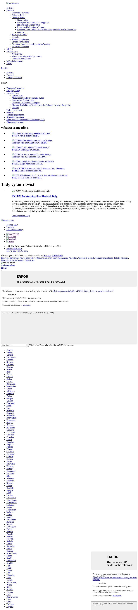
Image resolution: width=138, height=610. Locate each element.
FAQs (9, 63)
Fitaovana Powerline (20, 13)
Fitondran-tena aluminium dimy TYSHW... (30, 143)
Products (10, 10)
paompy (20, 32)
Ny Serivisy (17, 54)
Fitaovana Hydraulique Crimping (31, 27)
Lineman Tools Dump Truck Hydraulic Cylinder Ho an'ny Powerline (46, 30)
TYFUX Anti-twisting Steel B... (25, 136)
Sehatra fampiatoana (20, 42)
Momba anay (12, 51)
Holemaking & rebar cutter (28, 25)
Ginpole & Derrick (86, 258)
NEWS (9, 49)
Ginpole (15, 37)
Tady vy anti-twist (19, 34)
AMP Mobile (57, 255)
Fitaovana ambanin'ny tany (12, 260)
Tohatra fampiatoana (20, 39)
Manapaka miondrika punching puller (33, 22)
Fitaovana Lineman (44, 258)
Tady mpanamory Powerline (65, 258)
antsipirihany (24, 215)
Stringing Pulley (19, 15)
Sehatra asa (29, 260)
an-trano (9, 8)
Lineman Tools (18, 17)
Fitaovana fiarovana (20, 46)
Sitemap (47, 255)
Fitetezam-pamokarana (21, 59)
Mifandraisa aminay (14, 61)
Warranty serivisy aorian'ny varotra (27, 56)
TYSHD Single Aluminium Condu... (27, 164)
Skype (3, 267)
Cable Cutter (22, 20)
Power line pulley (27, 258)
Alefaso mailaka (8, 265)
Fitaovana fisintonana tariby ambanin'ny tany (31, 44)
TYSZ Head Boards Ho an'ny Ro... (27, 178)
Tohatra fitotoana (121, 258)
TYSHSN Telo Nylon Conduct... (26, 150)
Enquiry (15, 215)
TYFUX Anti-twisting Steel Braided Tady (34, 196)
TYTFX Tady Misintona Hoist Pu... (27, 171)
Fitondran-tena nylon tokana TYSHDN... (29, 157)
